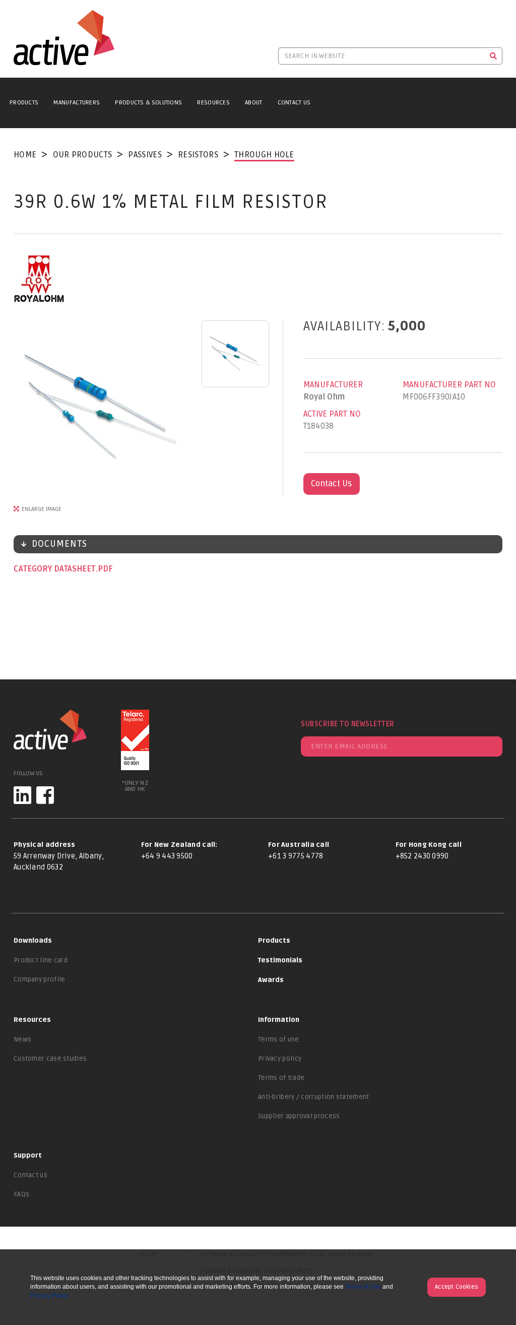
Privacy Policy (49, 1295)
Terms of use (278, 1039)
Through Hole (264, 155)
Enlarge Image (41, 509)
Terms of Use (363, 1286)
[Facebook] (45, 795)
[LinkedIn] (22, 795)
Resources (213, 102)
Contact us (30, 1175)
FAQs (21, 1194)
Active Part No (332, 414)
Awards (271, 980)
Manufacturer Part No (449, 385)
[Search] (493, 56)
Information (278, 1020)
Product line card (41, 960)
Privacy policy (279, 1059)
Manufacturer (333, 385)
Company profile (40, 979)
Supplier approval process (299, 1116)
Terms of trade (281, 1078)
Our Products (82, 155)
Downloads (33, 941)
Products (24, 102)
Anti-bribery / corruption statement (313, 1097)
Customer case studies (50, 1059)
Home (25, 155)
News (22, 1039)
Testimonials (280, 960)
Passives (144, 155)
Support (28, 1155)
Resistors (198, 155)
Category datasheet (55, 569)
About (254, 102)
